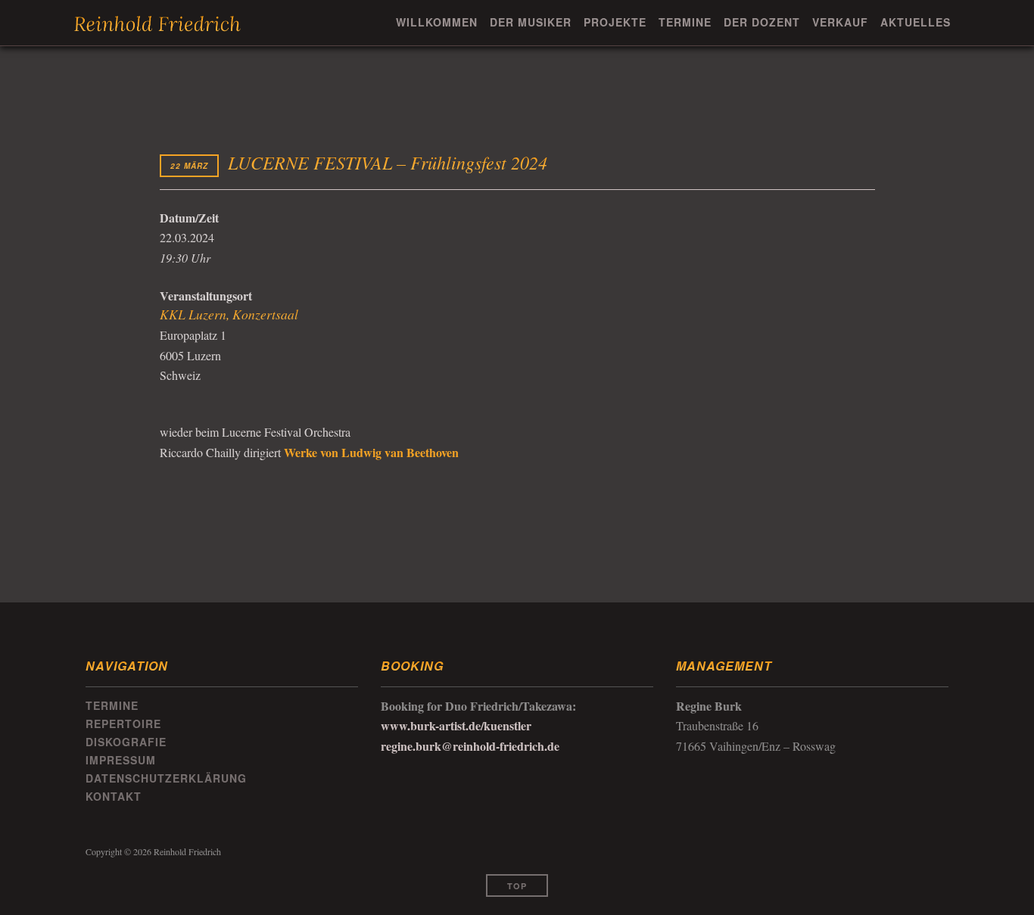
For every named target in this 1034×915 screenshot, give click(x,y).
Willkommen (437, 22)
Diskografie (126, 741)
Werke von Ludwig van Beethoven (371, 452)
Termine (685, 22)
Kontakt (114, 796)
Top (517, 886)
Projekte (615, 22)
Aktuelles (915, 22)
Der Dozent (762, 22)
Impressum (121, 759)
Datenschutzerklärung (166, 778)
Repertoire (123, 723)
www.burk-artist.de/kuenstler (456, 725)
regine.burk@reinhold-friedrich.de (470, 746)
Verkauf (840, 22)
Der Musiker (531, 22)
